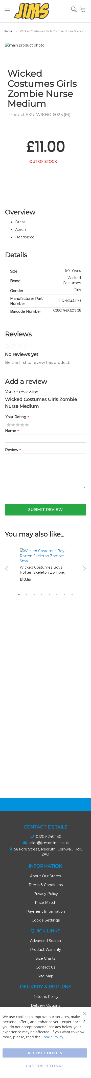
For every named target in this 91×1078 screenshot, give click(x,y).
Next (84, 568)
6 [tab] (56, 594)
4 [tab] (41, 594)
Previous (7, 568)
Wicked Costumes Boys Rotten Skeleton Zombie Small (42, 572)
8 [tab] (72, 594)
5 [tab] (49, 594)
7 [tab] (64, 594)
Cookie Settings (46, 920)
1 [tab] (18, 594)
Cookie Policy (52, 1037)
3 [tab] (34, 594)
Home (8, 31)
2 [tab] (26, 594)
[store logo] (31, 11)
